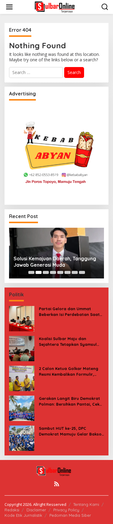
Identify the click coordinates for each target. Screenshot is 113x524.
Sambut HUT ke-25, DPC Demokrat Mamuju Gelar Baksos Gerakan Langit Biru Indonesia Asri (71, 431)
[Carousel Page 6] (67, 272)
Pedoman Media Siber (70, 515)
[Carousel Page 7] (75, 272)
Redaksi (12, 509)
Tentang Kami (86, 504)
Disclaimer (36, 509)
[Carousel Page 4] (53, 272)
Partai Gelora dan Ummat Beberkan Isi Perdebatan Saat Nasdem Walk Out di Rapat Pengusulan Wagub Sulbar (69, 311)
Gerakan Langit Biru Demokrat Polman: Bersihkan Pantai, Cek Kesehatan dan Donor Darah (69, 401)
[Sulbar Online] (57, 6)
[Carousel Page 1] (31, 272)
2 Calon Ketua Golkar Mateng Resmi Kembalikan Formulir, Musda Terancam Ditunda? (68, 371)
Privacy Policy (66, 509)
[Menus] (9, 7)
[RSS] (57, 484)
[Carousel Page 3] (46, 272)
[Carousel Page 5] (60, 272)
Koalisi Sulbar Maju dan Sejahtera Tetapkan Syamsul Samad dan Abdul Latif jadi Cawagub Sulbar (68, 341)
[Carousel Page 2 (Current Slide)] (39, 272)
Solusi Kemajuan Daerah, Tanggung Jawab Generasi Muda (55, 262)
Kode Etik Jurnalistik (23, 515)
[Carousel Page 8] (82, 272)
